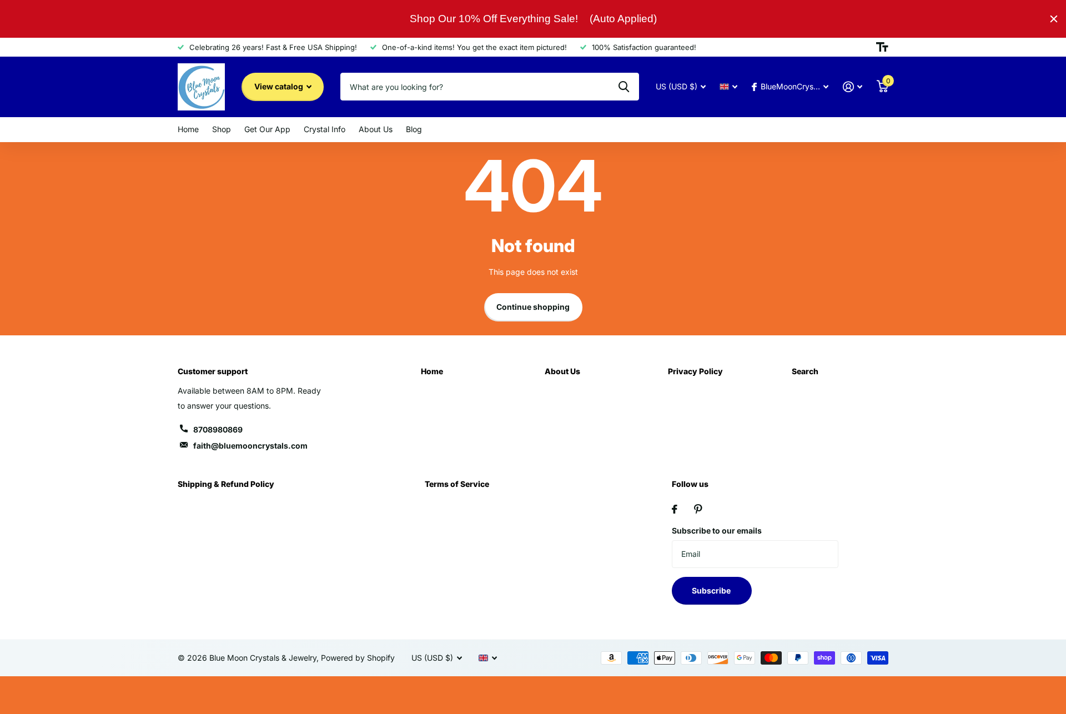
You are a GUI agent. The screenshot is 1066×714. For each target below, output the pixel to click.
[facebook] (674, 509)
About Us (376, 129)
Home (188, 129)
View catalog (279, 86)
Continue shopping (533, 306)
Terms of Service (457, 484)
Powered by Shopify (358, 657)
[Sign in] (852, 86)
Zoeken (624, 86)
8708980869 (218, 429)
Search (805, 371)
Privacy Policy (695, 371)
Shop (221, 129)
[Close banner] (1053, 19)
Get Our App (267, 129)
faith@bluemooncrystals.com (250, 445)
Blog (414, 129)
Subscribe (712, 590)
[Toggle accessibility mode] (882, 47)
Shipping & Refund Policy (226, 484)
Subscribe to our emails (717, 530)
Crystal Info (324, 129)
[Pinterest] (698, 509)
